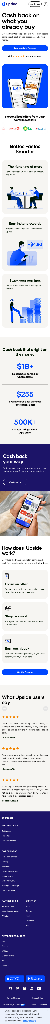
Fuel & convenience (9, 857)
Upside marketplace (10, 871)
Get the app (35, 4)
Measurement (7, 876)
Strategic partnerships (10, 886)
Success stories (8, 956)
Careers (29, 911)
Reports (5, 946)
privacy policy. (29, 1020)
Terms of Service (13, 998)
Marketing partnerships (11, 911)
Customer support (9, 841)
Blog (27, 925)
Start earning (15, 482)
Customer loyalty (8, 881)
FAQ (3, 960)
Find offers (6, 836)
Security (32, 1005)
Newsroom (30, 921)
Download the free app (25, 48)
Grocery (5, 861)
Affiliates (5, 916)
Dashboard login (8, 890)
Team (28, 916)
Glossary (5, 965)
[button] (46, 4)
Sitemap (43, 1005)
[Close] (47, 1010)
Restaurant (6, 866)
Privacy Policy (37, 998)
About (28, 906)
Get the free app (25, 672)
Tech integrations (8, 906)
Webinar (5, 951)
